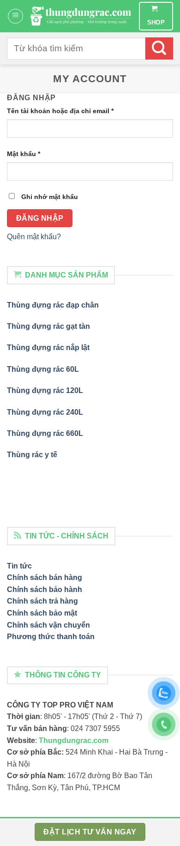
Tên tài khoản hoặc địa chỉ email (60, 111)
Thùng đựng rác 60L (43, 369)
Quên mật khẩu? (34, 237)
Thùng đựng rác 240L (45, 412)
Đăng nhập (40, 218)
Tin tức (19, 566)
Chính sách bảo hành (44, 589)
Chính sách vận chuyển (48, 625)
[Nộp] (159, 48)
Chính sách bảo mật (42, 613)
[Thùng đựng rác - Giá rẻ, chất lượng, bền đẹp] (81, 15)
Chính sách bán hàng (44, 577)
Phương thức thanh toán (51, 637)
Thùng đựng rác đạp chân (53, 305)
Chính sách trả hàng (42, 601)
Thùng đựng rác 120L (45, 390)
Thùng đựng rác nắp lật (48, 347)
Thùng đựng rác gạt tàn (48, 326)
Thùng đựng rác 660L (45, 433)
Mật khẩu (23, 153)
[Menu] (15, 16)
